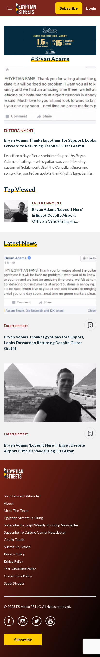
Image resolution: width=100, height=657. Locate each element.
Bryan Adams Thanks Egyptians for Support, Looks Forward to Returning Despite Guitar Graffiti (50, 143)
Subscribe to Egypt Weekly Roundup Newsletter (41, 525)
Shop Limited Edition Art (22, 496)
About (9, 503)
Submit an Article (17, 547)
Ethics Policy (13, 561)
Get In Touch (14, 540)
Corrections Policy (18, 576)
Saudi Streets (14, 583)
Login (91, 8)
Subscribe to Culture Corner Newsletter (35, 532)
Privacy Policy (14, 554)
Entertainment (18, 130)
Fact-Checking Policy (20, 569)
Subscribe (69, 8)
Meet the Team (16, 511)
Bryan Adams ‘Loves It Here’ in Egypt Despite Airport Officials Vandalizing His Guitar (57, 215)
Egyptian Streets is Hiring (23, 518)
